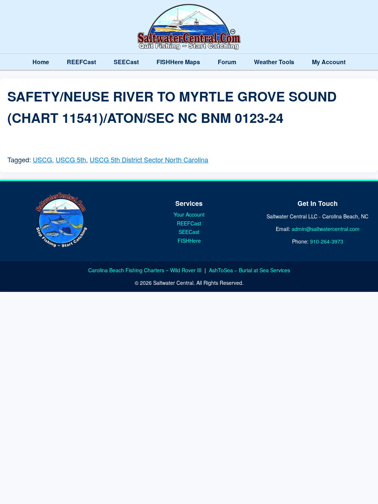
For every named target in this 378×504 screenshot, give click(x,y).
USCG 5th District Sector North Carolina (149, 159)
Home (40, 62)
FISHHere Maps (178, 62)
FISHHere (189, 240)
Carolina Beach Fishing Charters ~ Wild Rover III (145, 270)
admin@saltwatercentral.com (326, 228)
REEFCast (81, 62)
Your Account (189, 214)
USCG (42, 159)
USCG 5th (71, 159)
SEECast (126, 62)
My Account (329, 62)
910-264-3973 (326, 241)
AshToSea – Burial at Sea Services (249, 270)
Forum (227, 62)
